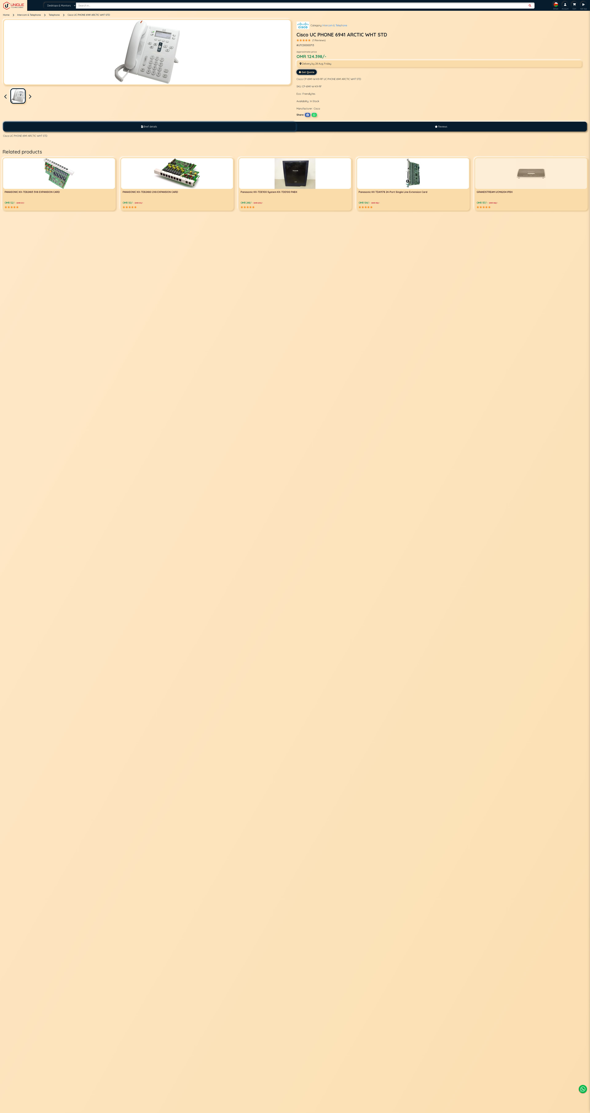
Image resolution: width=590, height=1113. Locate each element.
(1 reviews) (319, 40)
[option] (59, 183)
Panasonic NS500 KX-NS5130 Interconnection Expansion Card (395, 191)
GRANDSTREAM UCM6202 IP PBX (142, 191)
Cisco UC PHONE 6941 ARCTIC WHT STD (89, 14)
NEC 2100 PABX (249, 191)
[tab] (149, 126)
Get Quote (308, 72)
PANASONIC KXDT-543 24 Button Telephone (502, 191)
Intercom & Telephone (29, 14)
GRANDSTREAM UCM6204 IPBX (23, 191)
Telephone (54, 14)
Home (6, 14)
